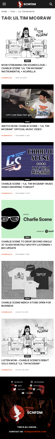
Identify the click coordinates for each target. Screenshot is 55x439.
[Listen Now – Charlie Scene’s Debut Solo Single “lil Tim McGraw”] (27, 338)
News (27, 61)
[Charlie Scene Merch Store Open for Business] (27, 280)
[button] (51, 4)
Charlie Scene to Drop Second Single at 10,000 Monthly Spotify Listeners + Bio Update (26, 244)
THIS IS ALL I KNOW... (27, 427)
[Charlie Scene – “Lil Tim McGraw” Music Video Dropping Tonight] (27, 161)
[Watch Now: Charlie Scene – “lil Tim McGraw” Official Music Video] (27, 103)
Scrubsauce (6, 78)
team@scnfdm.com (35, 431)
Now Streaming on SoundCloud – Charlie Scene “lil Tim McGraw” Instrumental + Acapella (24, 68)
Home (4, 11)
